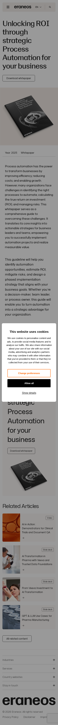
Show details (29, 393)
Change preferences (29, 373)
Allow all (29, 383)
